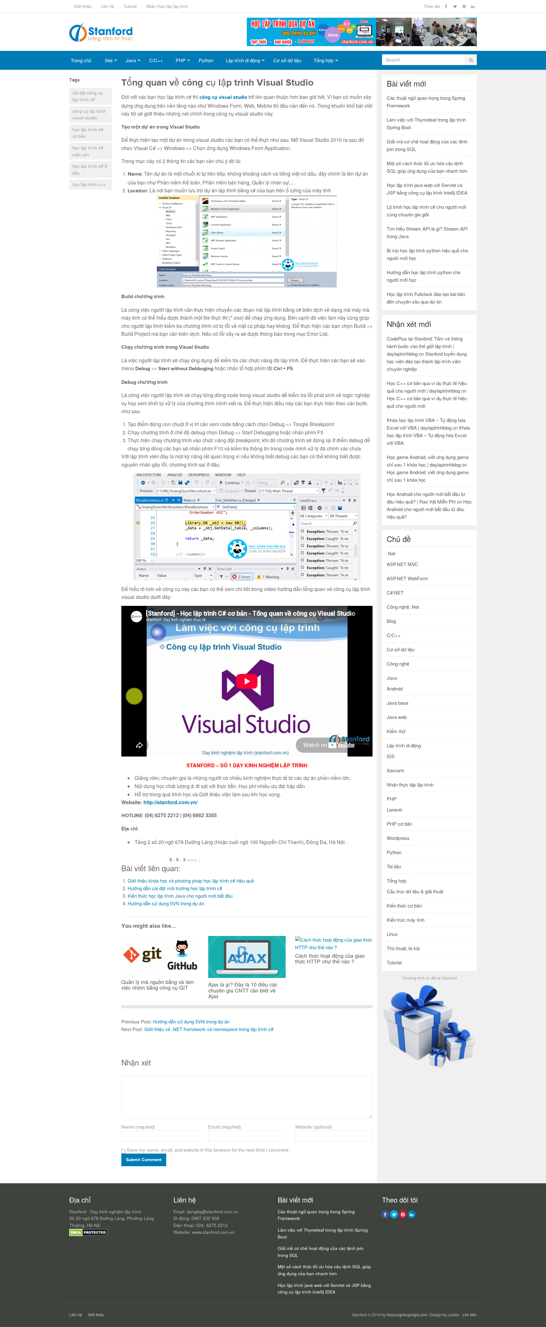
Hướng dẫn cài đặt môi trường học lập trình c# (175, 888)
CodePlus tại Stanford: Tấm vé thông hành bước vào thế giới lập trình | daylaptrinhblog (425, 346)
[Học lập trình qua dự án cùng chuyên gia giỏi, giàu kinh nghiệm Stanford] (362, 44)
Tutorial (130, 6)
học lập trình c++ (89, 184)
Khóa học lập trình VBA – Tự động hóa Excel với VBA (428, 435)
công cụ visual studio (223, 97)
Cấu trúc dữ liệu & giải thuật (415, 891)
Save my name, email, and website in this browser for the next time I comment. (208, 1149)
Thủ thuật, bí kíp (403, 948)
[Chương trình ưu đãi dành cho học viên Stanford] (429, 1068)
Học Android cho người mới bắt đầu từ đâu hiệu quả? (429, 509)
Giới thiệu (82, 6)
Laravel (394, 809)
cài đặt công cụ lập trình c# (87, 96)
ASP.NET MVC (402, 564)
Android (395, 688)
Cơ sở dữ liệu (287, 60)
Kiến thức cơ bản (404, 905)
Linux (392, 934)
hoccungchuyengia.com (407, 1314)
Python (206, 60)
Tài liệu (394, 866)
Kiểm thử (396, 731)
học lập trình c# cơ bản (87, 132)
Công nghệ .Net (403, 606)
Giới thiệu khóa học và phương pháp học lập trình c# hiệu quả (191, 880)
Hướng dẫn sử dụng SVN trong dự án (166, 903)
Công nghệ (398, 663)
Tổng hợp (323, 60)
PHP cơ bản (399, 823)
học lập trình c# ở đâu (89, 169)
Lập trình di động (243, 60)
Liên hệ (107, 6)
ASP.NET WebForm (407, 578)
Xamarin (395, 770)
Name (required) (138, 1126)
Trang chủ (81, 60)
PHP (180, 60)
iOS (391, 756)
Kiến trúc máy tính (405, 919)
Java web (397, 717)
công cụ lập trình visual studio (89, 114)
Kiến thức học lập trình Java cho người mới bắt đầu (180, 895)
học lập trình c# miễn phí (87, 151)
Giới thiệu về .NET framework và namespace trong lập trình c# (208, 1029)
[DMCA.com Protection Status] (88, 1235)
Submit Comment (143, 1159)
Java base (397, 702)
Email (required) (224, 1126)
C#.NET (395, 592)
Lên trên (470, 1314)
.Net (108, 60)
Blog (391, 621)
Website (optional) (313, 1126)
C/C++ (156, 60)
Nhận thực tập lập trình (167, 6)
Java (131, 60)
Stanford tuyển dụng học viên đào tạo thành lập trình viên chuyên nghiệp (427, 361)
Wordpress (398, 838)
